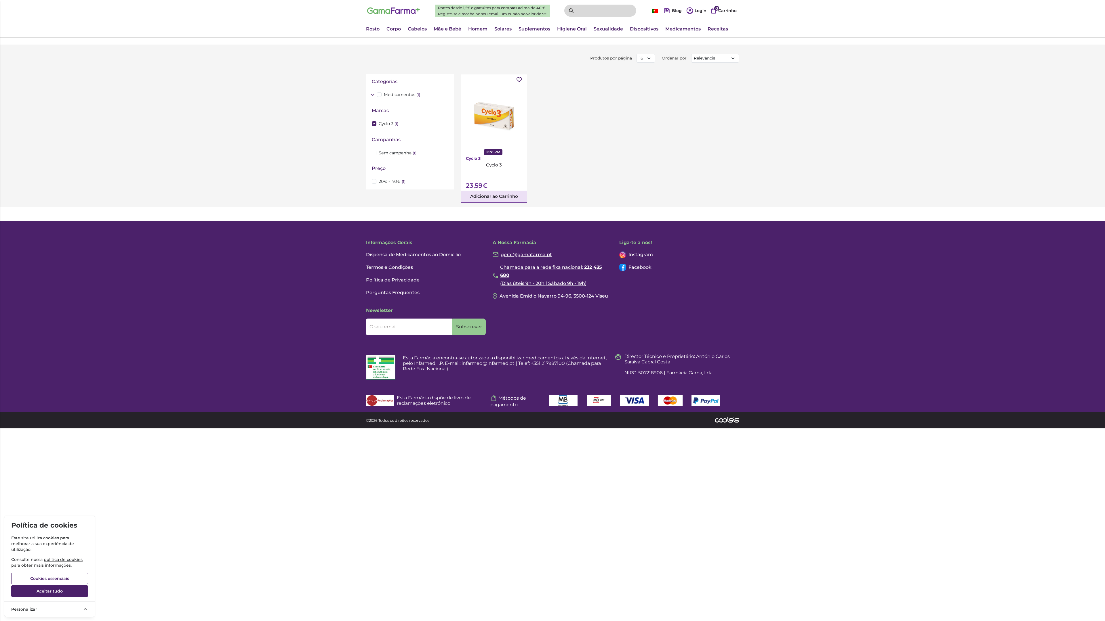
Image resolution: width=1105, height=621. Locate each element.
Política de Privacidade (393, 280)
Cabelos (417, 29)
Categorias (384, 81)
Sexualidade (608, 29)
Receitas (718, 29)
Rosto (373, 29)
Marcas (380, 110)
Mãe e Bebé (447, 29)
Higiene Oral (572, 29)
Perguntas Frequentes (393, 292)
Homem (477, 29)
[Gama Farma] (393, 10)
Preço (379, 168)
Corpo (393, 29)
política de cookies (63, 559)
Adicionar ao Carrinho (494, 196)
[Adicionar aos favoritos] (519, 80)
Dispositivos (644, 29)
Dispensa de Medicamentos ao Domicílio (413, 254)
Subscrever (469, 326)
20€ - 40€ (392, 181)
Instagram (640, 254)
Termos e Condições (389, 267)
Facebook (639, 267)
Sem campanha (397, 153)
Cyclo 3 (388, 123)
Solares (503, 29)
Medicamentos (683, 29)
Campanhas (386, 139)
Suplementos (534, 29)
